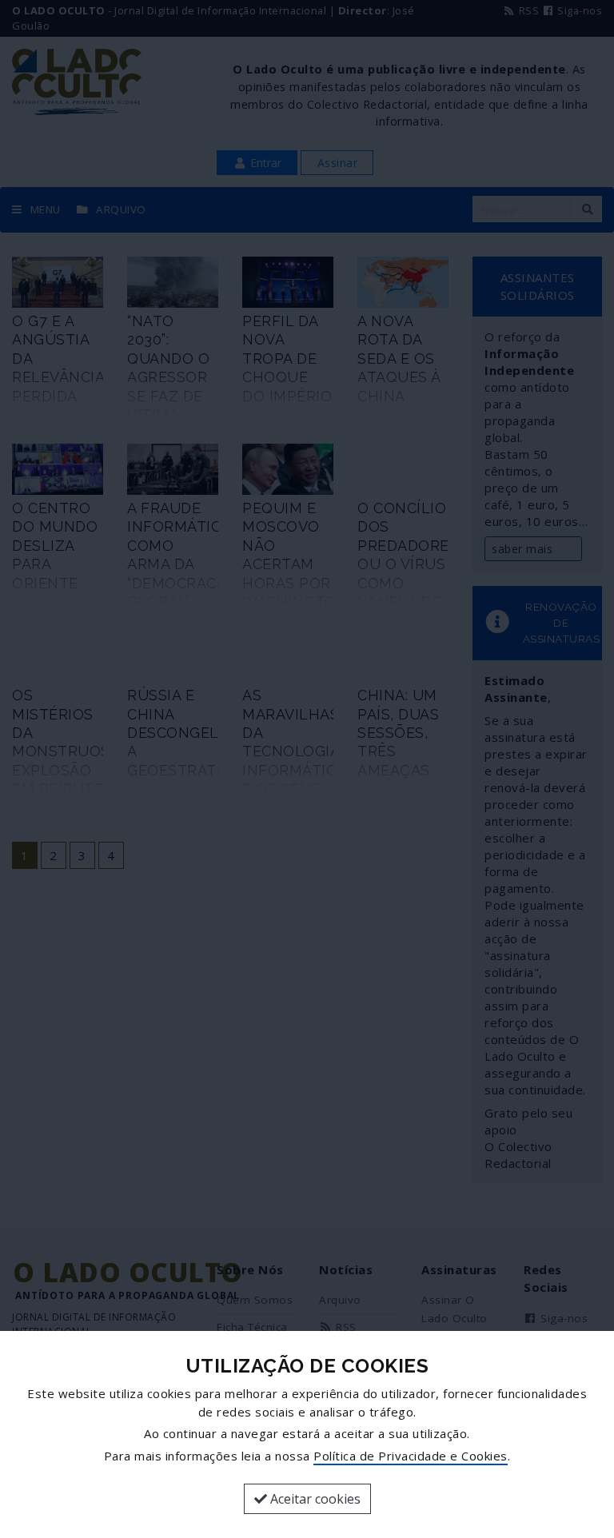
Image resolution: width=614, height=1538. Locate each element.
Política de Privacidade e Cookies (410, 1456)
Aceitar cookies (314, 1499)
